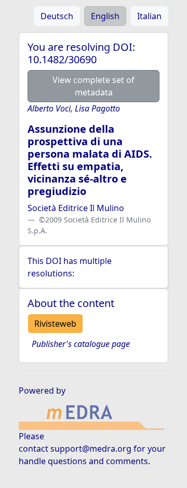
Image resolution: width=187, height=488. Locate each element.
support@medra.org (90, 448)
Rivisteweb (55, 323)
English (105, 16)
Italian (149, 16)
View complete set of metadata (93, 86)
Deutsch (57, 16)
